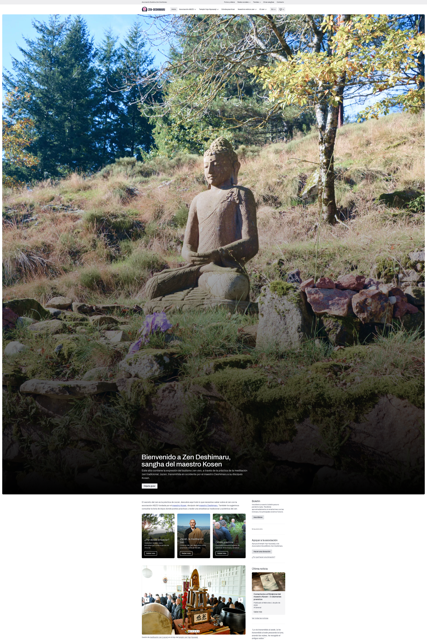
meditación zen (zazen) (159, 637)
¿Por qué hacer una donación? (263, 557)
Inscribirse (258, 517)
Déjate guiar (149, 486)
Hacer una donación (262, 551)
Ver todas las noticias (260, 618)
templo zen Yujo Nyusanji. (188, 637)
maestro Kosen (179, 505)
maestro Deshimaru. (208, 505)
